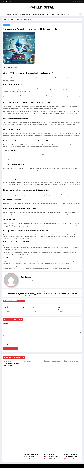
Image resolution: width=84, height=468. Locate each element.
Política (53, 14)
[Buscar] (76, 14)
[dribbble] (77, 1)
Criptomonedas (6, 24)
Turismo (70, 14)
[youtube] (81, 1)
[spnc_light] (80, 14)
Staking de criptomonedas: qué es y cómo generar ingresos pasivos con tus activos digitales (66, 308)
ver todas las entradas (25, 283)
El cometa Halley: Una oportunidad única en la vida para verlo (71, 455)
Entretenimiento (37, 14)
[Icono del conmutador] (3, 14)
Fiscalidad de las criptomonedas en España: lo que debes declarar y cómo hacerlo (14, 308)
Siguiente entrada (47, 291)
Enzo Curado (15, 24)
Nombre (4, 335)
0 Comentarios (29, 24)
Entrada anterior (37, 291)
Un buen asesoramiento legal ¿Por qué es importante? (11, 455)
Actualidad (15, 14)
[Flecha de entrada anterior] (3, 293)
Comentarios (5, 323)
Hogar (43, 14)
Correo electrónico (45, 335)
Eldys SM (8, 306)
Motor (48, 14)
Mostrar (14, 67)
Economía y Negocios (25, 14)
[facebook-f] (73, 1)
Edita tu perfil (39, 280)
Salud (58, 14)
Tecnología (63, 14)
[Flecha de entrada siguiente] (80, 293)
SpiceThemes (47, 465)
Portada (9, 14)
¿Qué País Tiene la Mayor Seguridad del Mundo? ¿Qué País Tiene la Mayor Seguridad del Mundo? (23, 294)
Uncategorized (7, 361)
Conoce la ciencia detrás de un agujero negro (51, 455)
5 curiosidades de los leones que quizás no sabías (30, 455)
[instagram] (79, 1)
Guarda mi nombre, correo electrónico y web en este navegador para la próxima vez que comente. (24, 344)
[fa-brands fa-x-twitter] (75, 1)
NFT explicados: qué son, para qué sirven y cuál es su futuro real (40, 308)
